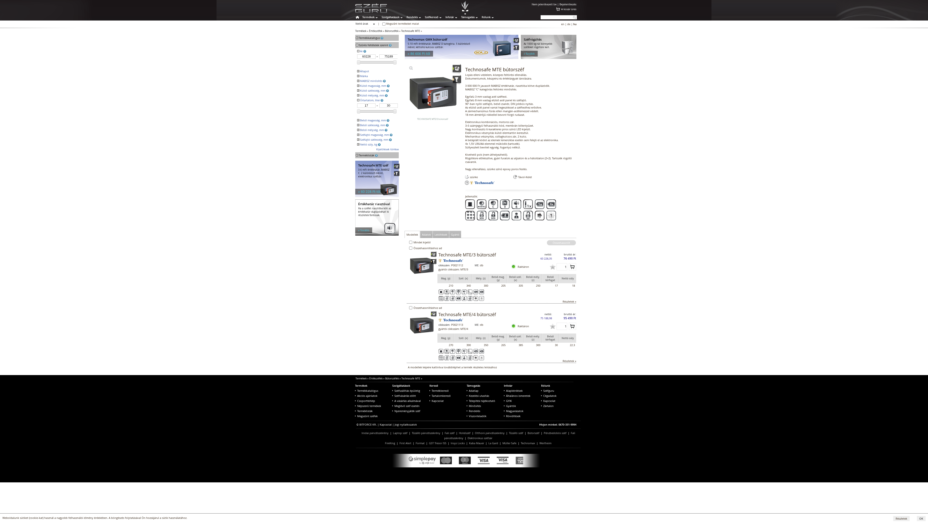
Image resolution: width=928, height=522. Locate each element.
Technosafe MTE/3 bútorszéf (467, 255)
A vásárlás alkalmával (407, 401)
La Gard (493, 443)
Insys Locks (458, 443)
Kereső (433, 385)
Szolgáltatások (390, 17)
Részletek (901, 518)
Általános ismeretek (518, 396)
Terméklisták (365, 411)
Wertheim (545, 443)
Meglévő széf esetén (407, 406)
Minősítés (475, 406)
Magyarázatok (514, 411)
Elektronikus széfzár (480, 438)
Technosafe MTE (410, 31)
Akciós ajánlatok (367, 396)
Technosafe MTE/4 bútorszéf (467, 314)
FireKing (390, 443)
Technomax (528, 443)
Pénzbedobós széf (555, 433)
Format (420, 443)
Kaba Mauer (476, 443)
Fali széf (450, 433)
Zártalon (548, 406)
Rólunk (486, 17)
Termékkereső (440, 390)
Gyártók (511, 406)
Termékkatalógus (367, 390)
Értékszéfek (375, 31)
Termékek (368, 17)
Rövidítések (513, 416)
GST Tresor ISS (437, 443)
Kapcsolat (438, 401)
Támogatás (468, 17)
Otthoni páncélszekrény (490, 433)
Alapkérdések (514, 390)
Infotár (449, 17)
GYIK (509, 401)
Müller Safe (509, 443)
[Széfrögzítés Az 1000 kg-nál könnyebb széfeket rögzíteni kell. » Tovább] (548, 58)
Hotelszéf (465, 433)
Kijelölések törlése (387, 149)
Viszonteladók (477, 416)
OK (921, 518)
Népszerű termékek (369, 406)
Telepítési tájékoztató (482, 401)
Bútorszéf (533, 433)
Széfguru (548, 390)
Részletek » (569, 301)
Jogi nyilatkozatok (406, 424)
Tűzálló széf (516, 433)
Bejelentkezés (567, 4)
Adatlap (473, 390)
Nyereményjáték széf (407, 411)
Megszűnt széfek (367, 416)
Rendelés (412, 17)
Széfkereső (431, 17)
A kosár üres (568, 9)
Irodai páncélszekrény (375, 433)
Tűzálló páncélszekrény (426, 433)
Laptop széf (400, 433)
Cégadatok (550, 396)
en (562, 24)
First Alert (405, 443)
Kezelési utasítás (479, 396)
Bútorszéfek (392, 31)
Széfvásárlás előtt (405, 396)
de (568, 24)
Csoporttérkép (366, 401)
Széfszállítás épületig (407, 390)
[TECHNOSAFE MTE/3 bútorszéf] (411, 69)
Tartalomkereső (441, 396)
